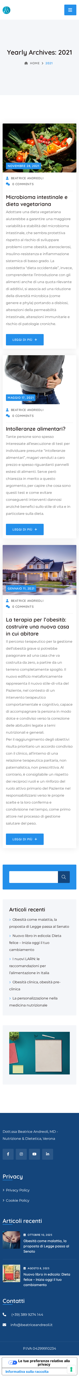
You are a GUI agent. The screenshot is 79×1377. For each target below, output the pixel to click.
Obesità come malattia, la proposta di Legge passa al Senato (46, 1246)
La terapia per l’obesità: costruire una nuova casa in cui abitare (37, 626)
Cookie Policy (17, 1200)
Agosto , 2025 (38, 1268)
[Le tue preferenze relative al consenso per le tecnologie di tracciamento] (71, 1369)
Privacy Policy (18, 1190)
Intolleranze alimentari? (35, 428)
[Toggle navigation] (70, 10)
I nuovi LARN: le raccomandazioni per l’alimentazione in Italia (29, 966)
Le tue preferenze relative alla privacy (44, 1363)
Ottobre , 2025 (40, 1234)
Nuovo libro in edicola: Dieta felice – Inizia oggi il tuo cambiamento (35, 943)
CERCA (64, 877)
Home (35, 63)
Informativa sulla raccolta (26, 1371)
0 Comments (23, 184)
